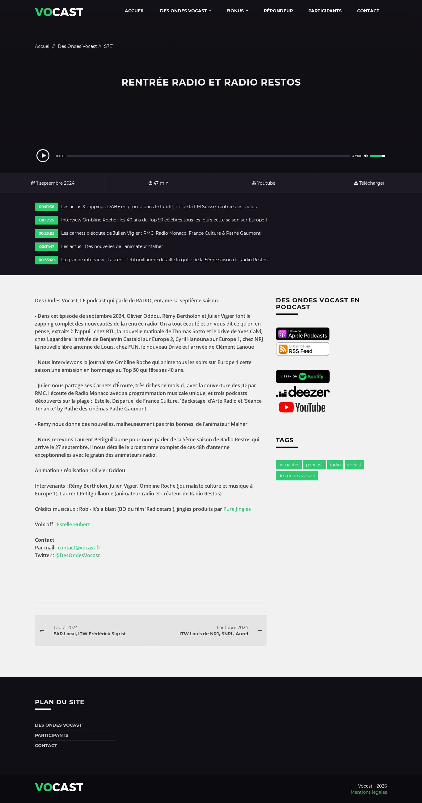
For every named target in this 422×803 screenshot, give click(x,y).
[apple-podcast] (303, 339)
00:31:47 (46, 246)
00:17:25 (46, 220)
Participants (325, 11)
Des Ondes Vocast (183, 11)
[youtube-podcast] (303, 412)
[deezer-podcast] (303, 397)
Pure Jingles (237, 509)
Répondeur (278, 11)
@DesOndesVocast (77, 555)
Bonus (235, 11)
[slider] (378, 155)
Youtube (265, 183)
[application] (211, 156)
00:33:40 (47, 260)
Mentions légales (369, 792)
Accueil (135, 11)
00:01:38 (46, 206)
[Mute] (365, 155)
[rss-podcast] (303, 354)
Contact (368, 11)
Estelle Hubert (73, 524)
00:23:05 (46, 233)
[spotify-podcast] (303, 382)
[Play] (42, 155)
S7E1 (109, 46)
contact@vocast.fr (79, 547)
